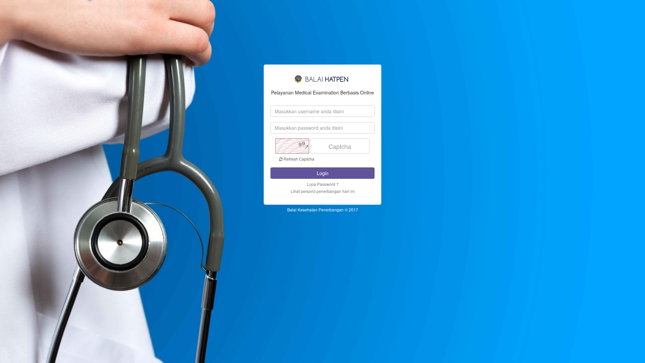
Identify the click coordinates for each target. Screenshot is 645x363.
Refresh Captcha (298, 159)
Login (323, 173)
